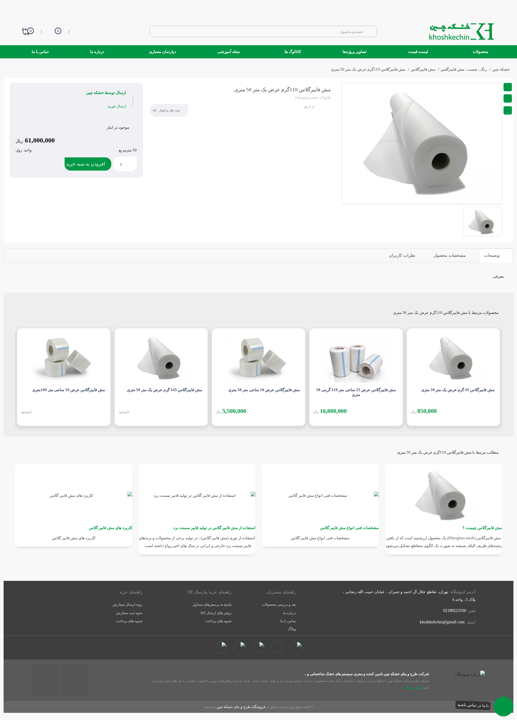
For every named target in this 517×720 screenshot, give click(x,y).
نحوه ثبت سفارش (129, 613)
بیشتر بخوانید (412, 687)
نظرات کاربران (402, 255)
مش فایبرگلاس (423, 69)
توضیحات (492, 255)
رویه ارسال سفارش (127, 604)
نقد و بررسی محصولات (279, 604)
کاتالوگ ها (292, 51)
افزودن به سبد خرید (85, 163)
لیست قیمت (418, 51)
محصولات (480, 51)
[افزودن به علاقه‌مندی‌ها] (508, 110)
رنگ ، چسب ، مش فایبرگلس (464, 69)
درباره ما (97, 51)
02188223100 (454, 610)
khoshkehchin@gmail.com (442, 622)
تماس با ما (40, 51)
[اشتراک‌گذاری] (508, 87)
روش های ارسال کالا (216, 613)
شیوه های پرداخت (218, 621)
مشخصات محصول (450, 255)
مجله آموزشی (229, 51)
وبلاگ (292, 629)
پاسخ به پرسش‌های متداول (212, 604)
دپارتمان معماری (162, 51)
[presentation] (17, 373)
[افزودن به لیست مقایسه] (508, 98)
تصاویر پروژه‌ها (355, 51)
